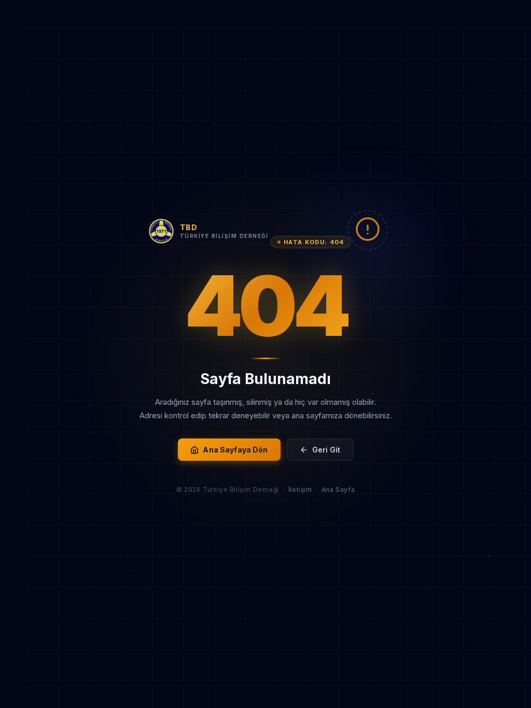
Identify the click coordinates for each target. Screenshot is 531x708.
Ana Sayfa (338, 489)
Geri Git (326, 449)
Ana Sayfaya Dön (235, 449)
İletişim (300, 489)
